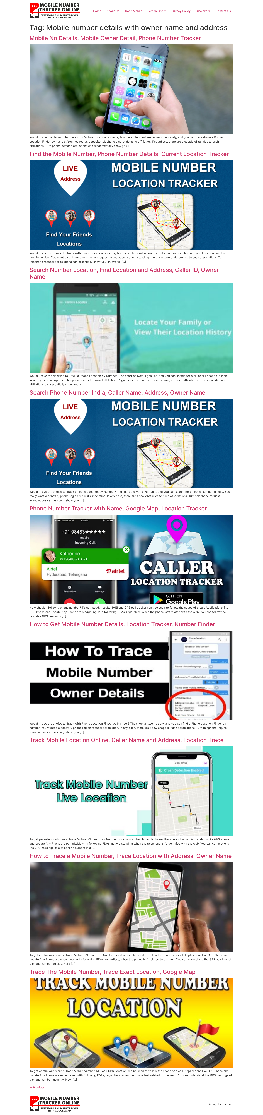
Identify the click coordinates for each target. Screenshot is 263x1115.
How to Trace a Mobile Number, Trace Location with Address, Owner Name (131, 855)
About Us (112, 11)
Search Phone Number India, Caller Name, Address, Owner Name (117, 392)
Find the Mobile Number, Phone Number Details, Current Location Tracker (129, 153)
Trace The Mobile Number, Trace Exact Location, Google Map (113, 971)
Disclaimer (203, 11)
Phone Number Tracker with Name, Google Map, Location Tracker (118, 508)
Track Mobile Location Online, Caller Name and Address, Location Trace (127, 740)
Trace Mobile (133, 11)
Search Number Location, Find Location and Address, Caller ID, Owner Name (124, 273)
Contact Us (223, 11)
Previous (37, 1087)
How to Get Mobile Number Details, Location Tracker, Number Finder (122, 624)
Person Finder (156, 11)
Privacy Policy (181, 11)
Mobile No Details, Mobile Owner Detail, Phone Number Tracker (115, 38)
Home (97, 11)
